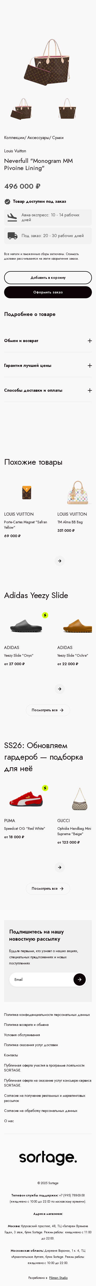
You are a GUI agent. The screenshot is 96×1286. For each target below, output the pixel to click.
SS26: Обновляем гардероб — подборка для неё (43, 756)
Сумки (57, 138)
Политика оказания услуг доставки (31, 1045)
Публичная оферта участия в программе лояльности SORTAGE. (44, 1068)
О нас (9, 1121)
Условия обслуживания (22, 1035)
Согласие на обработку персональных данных (40, 1110)
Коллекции (14, 138)
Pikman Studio (58, 1278)
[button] (60, 561)
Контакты (11, 1055)
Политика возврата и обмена (26, 1024)
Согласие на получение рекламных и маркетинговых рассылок (44, 1098)
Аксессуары (38, 138)
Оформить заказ (48, 292)
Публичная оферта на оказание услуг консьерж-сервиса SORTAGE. (47, 1083)
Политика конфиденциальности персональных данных (47, 1014)
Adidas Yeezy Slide (36, 595)
